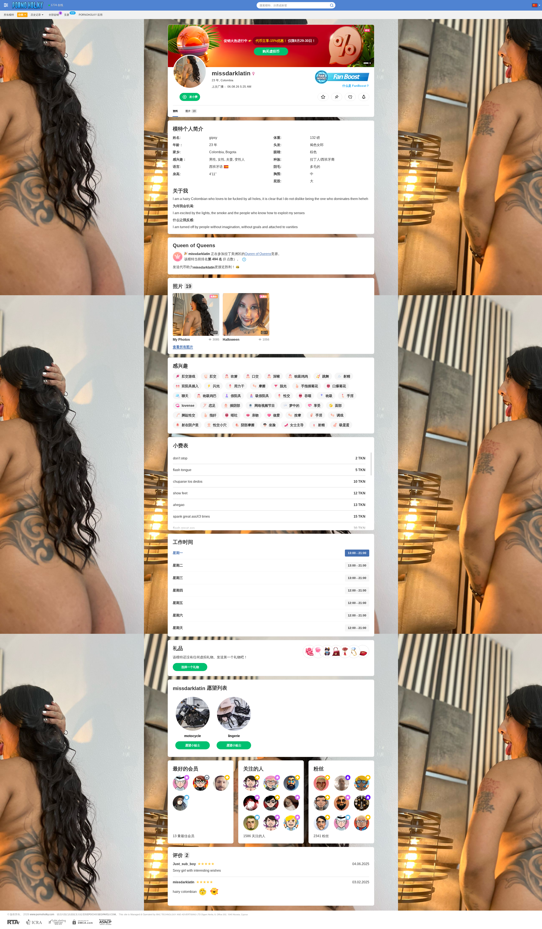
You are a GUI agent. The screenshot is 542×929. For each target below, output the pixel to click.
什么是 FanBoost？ (355, 85)
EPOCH (91, 914)
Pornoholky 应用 (90, 14)
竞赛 (66, 14)
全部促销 (54, 14)
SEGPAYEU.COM (107, 914)
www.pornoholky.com (42, 914)
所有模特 (9, 14)
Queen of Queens (258, 254)
